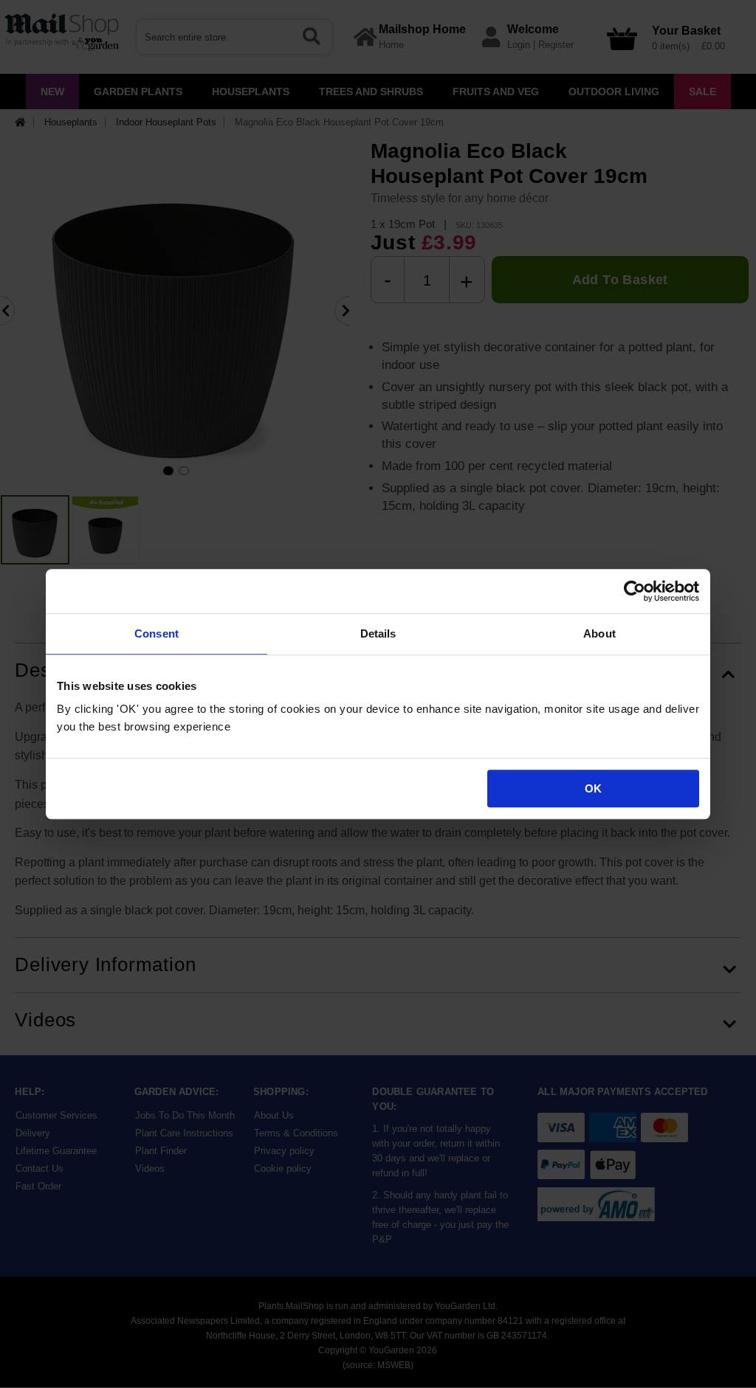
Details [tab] (378, 633)
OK (593, 788)
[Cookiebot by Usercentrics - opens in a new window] (634, 591)
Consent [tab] (156, 633)
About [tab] (599, 633)
